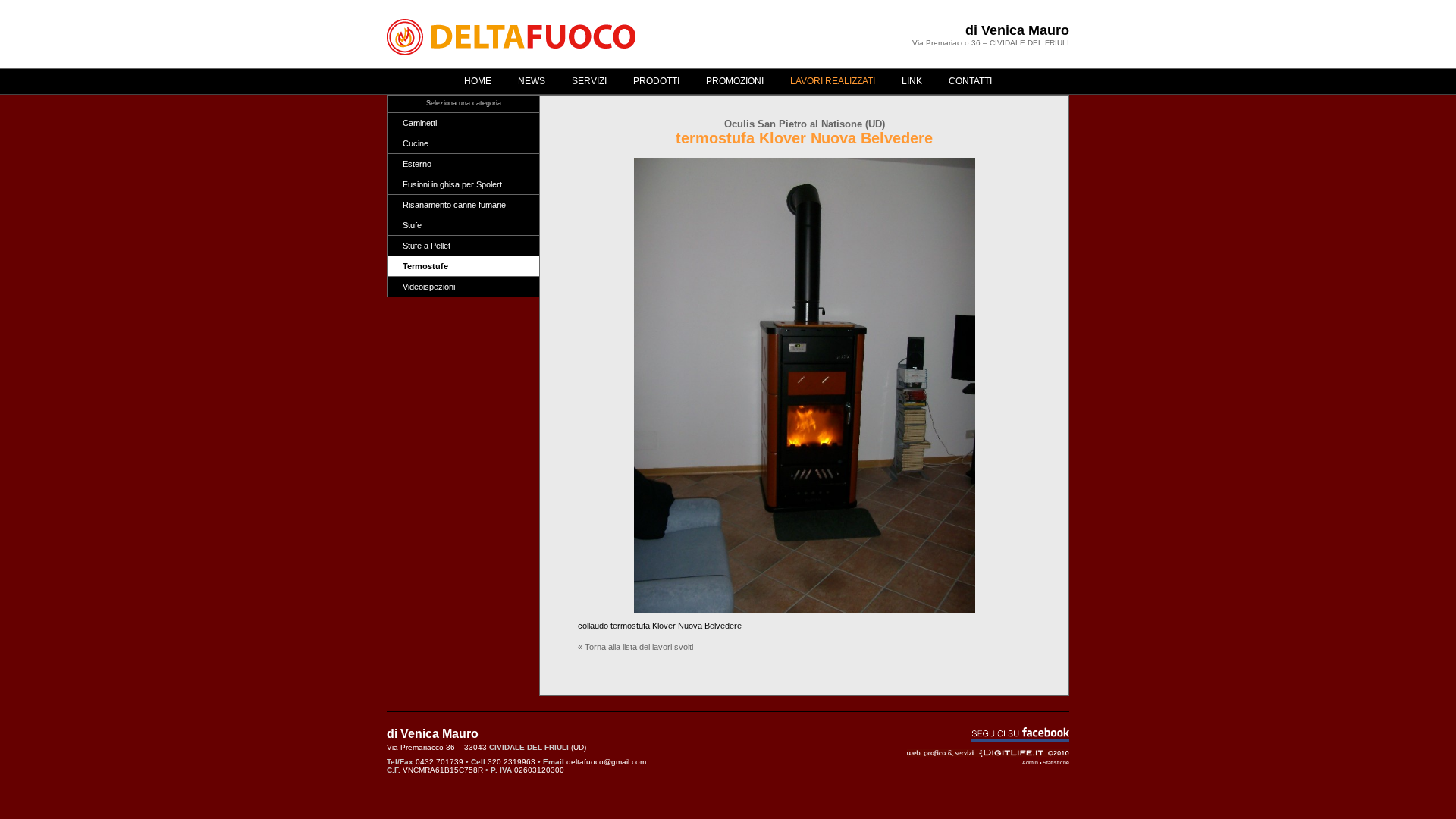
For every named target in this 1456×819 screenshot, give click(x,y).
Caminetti (420, 122)
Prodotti (656, 81)
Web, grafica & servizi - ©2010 (988, 753)
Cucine (415, 143)
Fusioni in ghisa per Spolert (452, 184)
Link (912, 81)
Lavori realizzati (832, 81)
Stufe (412, 225)
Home (477, 81)
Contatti (970, 81)
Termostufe (425, 266)
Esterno (417, 163)
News (531, 81)
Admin (1030, 762)
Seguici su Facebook (1020, 734)
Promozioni (735, 81)
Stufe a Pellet (426, 245)
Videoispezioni (429, 286)
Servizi (589, 81)
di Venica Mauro (1017, 30)
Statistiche (1056, 762)
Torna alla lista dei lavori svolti (639, 646)
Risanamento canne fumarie (454, 204)
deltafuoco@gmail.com (606, 762)
